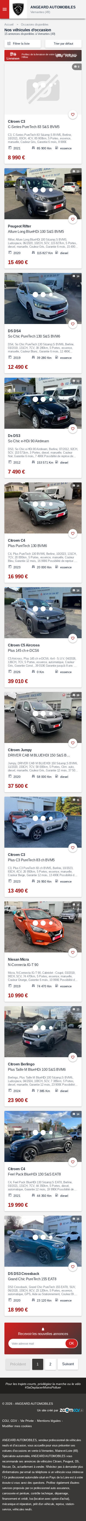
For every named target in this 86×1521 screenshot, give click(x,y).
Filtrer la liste (21, 43)
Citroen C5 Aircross (23, 647)
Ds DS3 (28, 438)
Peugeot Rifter (36, 228)
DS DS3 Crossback (32, 1276)
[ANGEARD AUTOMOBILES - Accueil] (18, 9)
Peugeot (68, 1461)
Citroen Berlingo (37, 1066)
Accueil (8, 24)
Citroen (57, 1461)
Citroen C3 (33, 124)
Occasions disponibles (35, 24)
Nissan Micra (23, 962)
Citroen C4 (27, 543)
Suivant (68, 1364)
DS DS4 (34, 333)
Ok (71, 1343)
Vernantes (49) (40, 12)
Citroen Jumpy (40, 752)
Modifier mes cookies (17, 1426)
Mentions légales (49, 1420)
